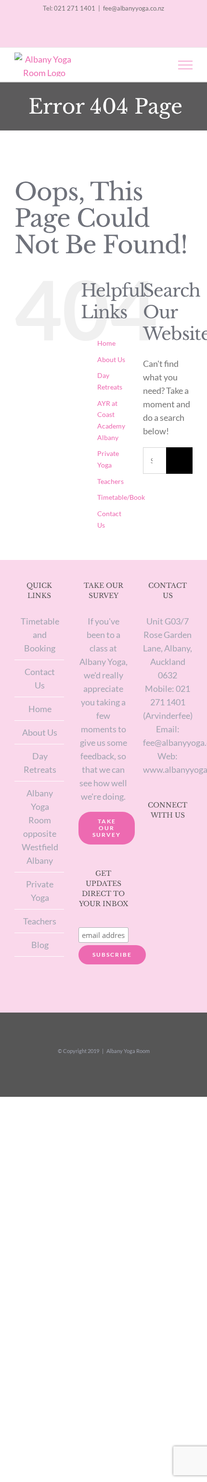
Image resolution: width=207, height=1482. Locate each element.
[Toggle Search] (152, 64)
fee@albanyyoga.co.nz (133, 8)
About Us (111, 359)
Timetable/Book (121, 497)
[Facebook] (167, 841)
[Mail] (180, 841)
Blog (40, 944)
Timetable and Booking (40, 634)
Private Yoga (39, 891)
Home (106, 343)
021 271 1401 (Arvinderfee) (168, 702)
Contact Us (40, 678)
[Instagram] (155, 841)
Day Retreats (40, 763)
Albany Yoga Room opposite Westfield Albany (40, 827)
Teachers (110, 481)
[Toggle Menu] (186, 65)
